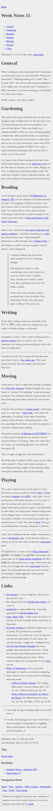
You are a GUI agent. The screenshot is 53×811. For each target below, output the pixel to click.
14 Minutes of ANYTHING (34, 433)
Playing (10, 45)
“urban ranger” (33, 409)
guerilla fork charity (37, 602)
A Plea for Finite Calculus (24, 683)
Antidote (16, 496)
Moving (10, 41)
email (30, 804)
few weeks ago (28, 360)
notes (47, 661)
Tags (5, 790)
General (10, 26)
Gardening (11, 30)
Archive (19, 786)
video (47, 233)
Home (4, 786)
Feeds (11, 790)
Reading (10, 34)
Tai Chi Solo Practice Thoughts (21, 646)
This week (27, 413)
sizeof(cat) (11, 609)
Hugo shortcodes (41, 551)
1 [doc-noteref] (20, 244)
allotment (36, 164)
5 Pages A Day (40, 241)
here (38, 522)
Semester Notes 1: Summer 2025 (21, 769)
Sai (48, 492)
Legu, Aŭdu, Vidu (14, 616)
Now (11, 786)
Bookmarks (13, 538)
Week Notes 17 (13, 773)
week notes (38, 54)
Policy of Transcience (16, 668)
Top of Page (22, 790)
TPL (13, 199)
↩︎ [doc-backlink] (13, 713)
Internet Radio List (29, 613)
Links (9, 48)
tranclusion (35, 566)
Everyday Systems (15, 388)
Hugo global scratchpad (30, 559)
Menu (4, 7)
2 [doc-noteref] (32, 488)
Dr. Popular (11, 594)
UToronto (12, 221)
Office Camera (31, 786)
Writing (10, 37)
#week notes (7, 756)
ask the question (8, 340)
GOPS (27, 496)
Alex (40, 492)
